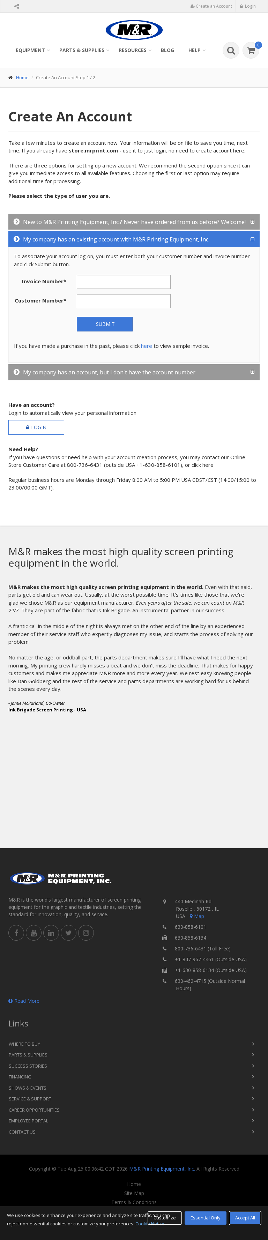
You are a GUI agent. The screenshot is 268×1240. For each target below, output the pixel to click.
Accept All (245, 1218)
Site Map (134, 1193)
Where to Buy (24, 1044)
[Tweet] (68, 933)
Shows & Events (27, 1088)
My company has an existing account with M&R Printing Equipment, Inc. (116, 239)
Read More (26, 1001)
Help (194, 50)
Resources (133, 50)
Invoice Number (44, 281)
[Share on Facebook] (16, 933)
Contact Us (22, 1132)
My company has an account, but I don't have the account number (109, 372)
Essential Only (206, 1218)
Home (22, 77)
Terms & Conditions (134, 1202)
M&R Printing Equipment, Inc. (162, 1168)
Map (199, 916)
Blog (167, 50)
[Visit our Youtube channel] (34, 933)
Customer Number (40, 300)
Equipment (30, 50)
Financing (20, 1077)
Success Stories (28, 1066)
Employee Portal (28, 1121)
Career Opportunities (34, 1110)
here (146, 345)
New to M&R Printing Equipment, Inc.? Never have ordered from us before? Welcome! (134, 222)
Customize (165, 1218)
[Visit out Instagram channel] (86, 933)
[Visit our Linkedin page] (51, 933)
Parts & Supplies (81, 50)
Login (38, 427)
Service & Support (30, 1099)
